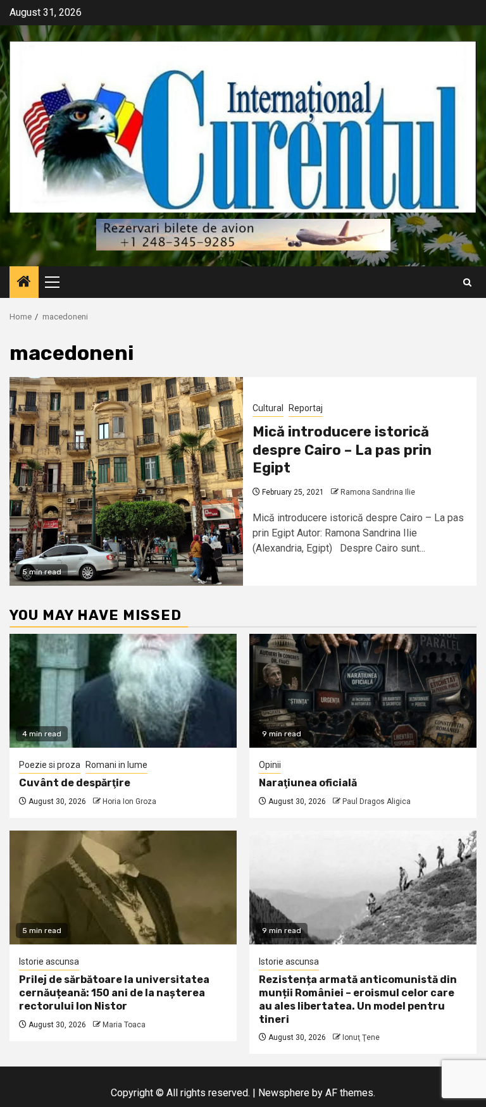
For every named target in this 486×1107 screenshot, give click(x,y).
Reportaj (306, 408)
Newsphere (283, 1093)
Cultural (268, 408)
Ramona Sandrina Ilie (377, 492)
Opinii (270, 765)
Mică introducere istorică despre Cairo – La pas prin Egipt (342, 449)
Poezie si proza (49, 765)
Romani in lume (116, 765)
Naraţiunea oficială (308, 783)
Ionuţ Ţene (361, 1037)
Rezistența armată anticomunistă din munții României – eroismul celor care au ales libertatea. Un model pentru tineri (358, 999)
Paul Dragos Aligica (376, 801)
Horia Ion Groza (129, 801)
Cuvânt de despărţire (74, 783)
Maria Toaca (124, 1024)
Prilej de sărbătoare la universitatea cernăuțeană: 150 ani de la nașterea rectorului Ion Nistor (114, 993)
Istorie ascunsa (49, 961)
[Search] (467, 282)
